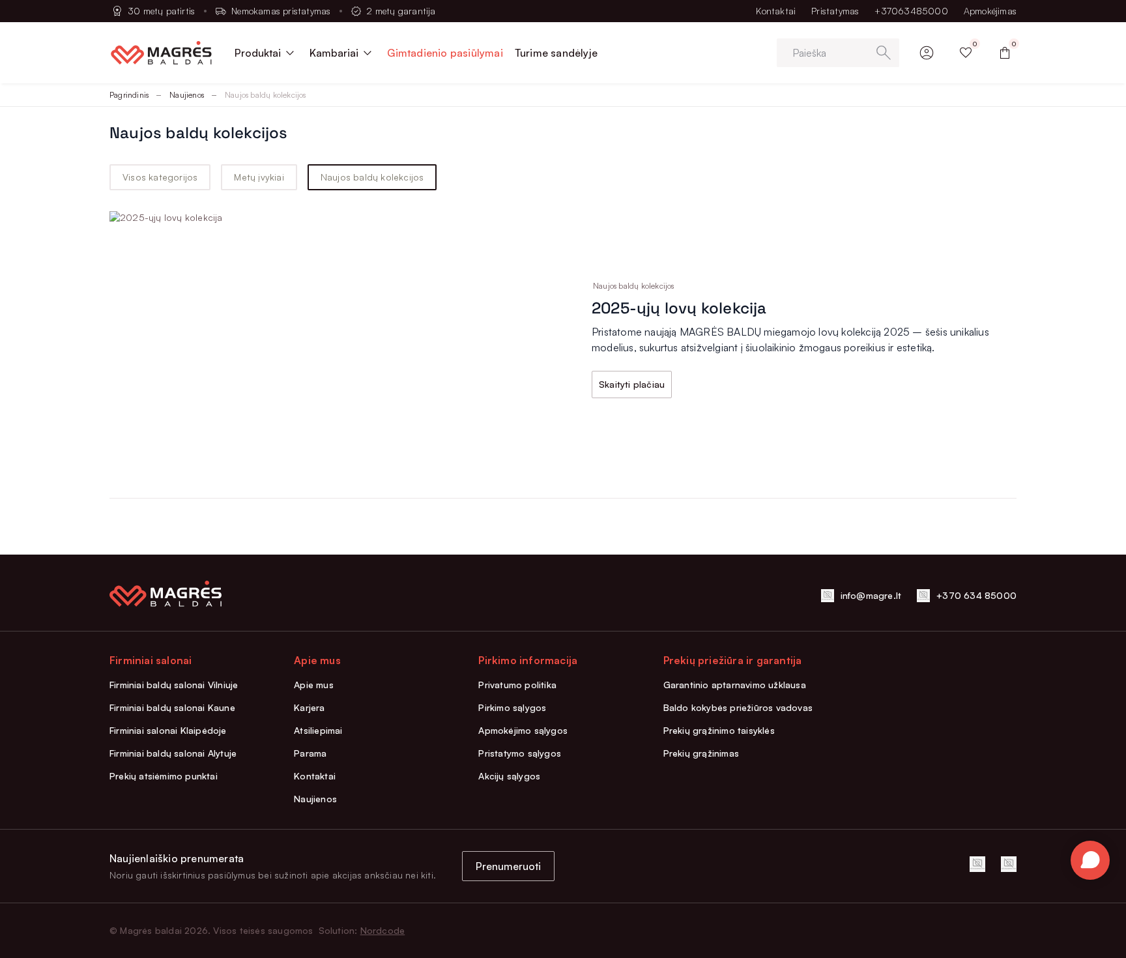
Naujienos (186, 95)
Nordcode (382, 930)
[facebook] (977, 864)
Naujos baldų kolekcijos (372, 176)
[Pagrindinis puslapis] (161, 53)
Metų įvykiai (258, 176)
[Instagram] (1009, 864)
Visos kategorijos (160, 176)
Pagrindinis (129, 95)
